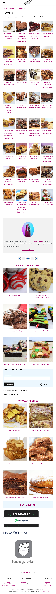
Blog (47, 583)
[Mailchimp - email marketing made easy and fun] (44, 385)
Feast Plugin (45, 591)
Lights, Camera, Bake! (35, 241)
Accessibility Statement (8, 585)
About (8, 582)
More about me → (28, 250)
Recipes (11, 8)
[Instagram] (23, 258)
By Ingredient (20, 8)
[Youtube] (28, 258)
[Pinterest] (32, 258)
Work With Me (47, 585)
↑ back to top (28, 572)
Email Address (8, 375)
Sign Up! (23, 582)
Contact (47, 582)
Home (5, 8)
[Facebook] (19, 258)
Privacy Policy (8, 583)
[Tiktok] (36, 258)
